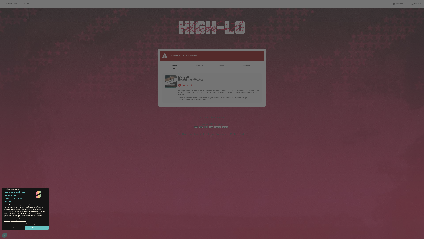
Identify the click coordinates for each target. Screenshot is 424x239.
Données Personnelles (218, 134)
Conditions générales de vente (191, 134)
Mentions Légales (238, 134)
